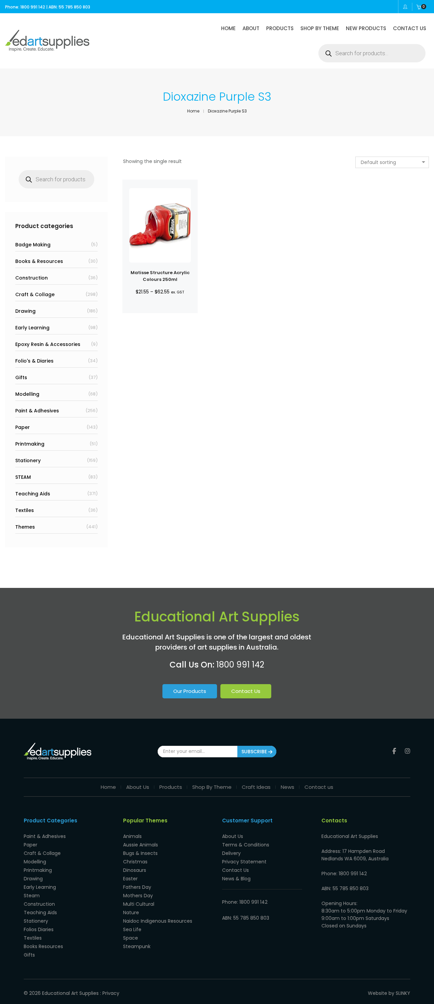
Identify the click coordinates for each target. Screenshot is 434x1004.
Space (130, 938)
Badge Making (33, 244)
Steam (32, 895)
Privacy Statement (244, 861)
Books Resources (43, 946)
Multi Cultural (138, 904)
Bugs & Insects (140, 853)
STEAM (23, 477)
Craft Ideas (256, 787)
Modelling (27, 394)
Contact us (318, 787)
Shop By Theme (212, 787)
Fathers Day (137, 887)
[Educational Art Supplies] (47, 49)
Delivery (231, 853)
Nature (131, 912)
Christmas (135, 861)
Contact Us (245, 691)
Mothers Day (138, 895)
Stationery (28, 460)
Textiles (24, 510)
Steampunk (137, 946)
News (287, 787)
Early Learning (32, 327)
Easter (130, 878)
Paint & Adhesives (37, 410)
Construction (31, 277)
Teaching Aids (32, 493)
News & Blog (236, 878)
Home (108, 787)
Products (170, 787)
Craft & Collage (35, 294)
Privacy (110, 993)
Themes (25, 527)
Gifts (21, 377)
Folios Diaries (39, 929)
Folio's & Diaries (34, 360)
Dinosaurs (134, 870)
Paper (22, 427)
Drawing (25, 311)
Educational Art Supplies (70, 993)
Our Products (189, 691)
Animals (132, 836)
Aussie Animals (140, 844)
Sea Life (132, 929)
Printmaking (29, 443)
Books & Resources (39, 261)
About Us (137, 787)
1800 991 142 (240, 664)
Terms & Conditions (245, 844)
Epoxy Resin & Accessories (47, 344)
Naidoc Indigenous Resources (157, 921)
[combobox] (392, 162)
